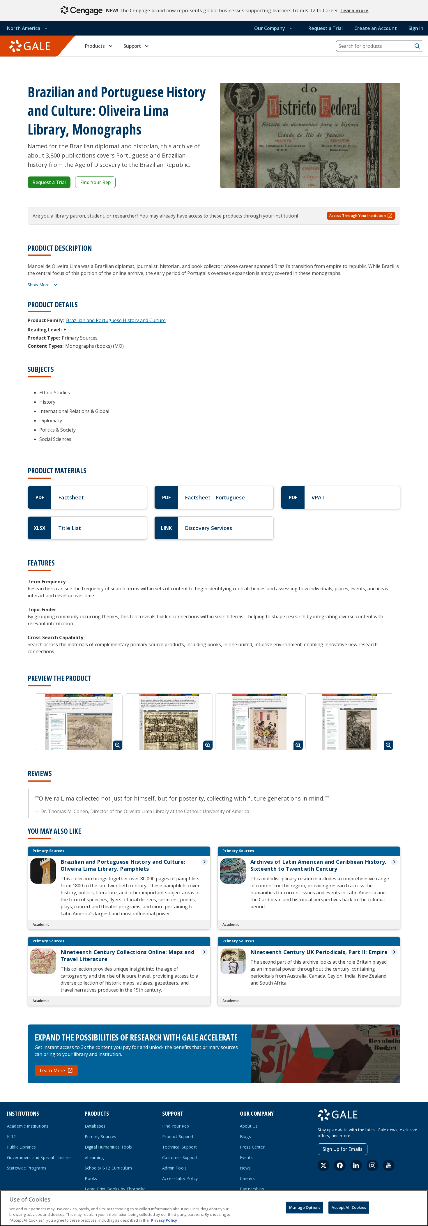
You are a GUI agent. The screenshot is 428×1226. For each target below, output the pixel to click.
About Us (249, 1126)
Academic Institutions (27, 1126)
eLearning (94, 1157)
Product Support (178, 1136)
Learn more (354, 10)
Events (246, 1157)
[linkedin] (356, 1165)
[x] (323, 1165)
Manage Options (304, 1207)
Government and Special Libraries (39, 1157)
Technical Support (179, 1147)
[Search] (417, 46)
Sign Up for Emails (342, 1149)
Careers (247, 1178)
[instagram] (372, 1165)
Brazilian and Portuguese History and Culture (116, 320)
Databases (95, 1126)
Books (91, 1178)
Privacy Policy (164, 1220)
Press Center (252, 1147)
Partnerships (252, 1189)
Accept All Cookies (349, 1207)
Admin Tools (174, 1168)
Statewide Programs (26, 1168)
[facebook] (340, 1165)
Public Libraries (21, 1147)
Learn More (52, 1070)
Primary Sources (100, 1136)
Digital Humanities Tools (108, 1147)
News (245, 1168)
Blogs (245, 1136)
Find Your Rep (95, 182)
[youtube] (389, 1165)
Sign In (415, 28)
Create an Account (375, 28)
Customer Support (180, 1157)
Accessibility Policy (180, 1178)
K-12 (11, 1136)
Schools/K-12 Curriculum (108, 1168)
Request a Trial (325, 28)
